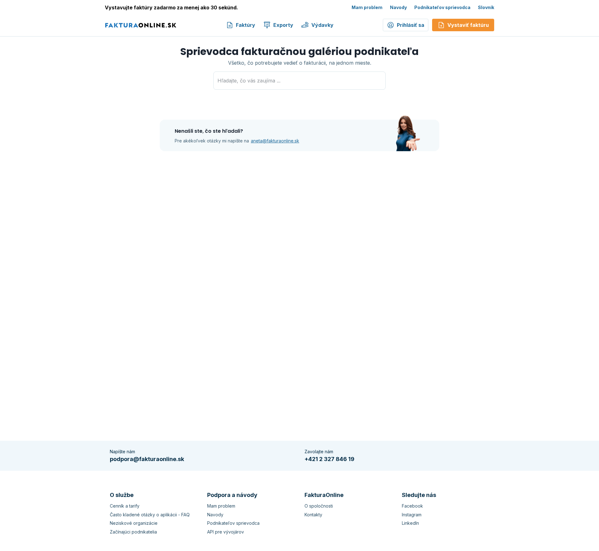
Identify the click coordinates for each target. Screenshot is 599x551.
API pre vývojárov (225, 531)
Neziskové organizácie (134, 523)
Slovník (486, 7)
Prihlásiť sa (410, 25)
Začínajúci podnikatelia (133, 531)
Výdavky (322, 25)
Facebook (412, 506)
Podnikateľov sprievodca (442, 7)
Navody (398, 7)
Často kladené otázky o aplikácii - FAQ (150, 514)
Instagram (411, 514)
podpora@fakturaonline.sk (147, 459)
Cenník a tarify (124, 506)
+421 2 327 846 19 (329, 459)
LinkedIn (410, 523)
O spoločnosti (318, 506)
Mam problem (367, 7)
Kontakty (313, 514)
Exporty (283, 25)
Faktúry (245, 25)
